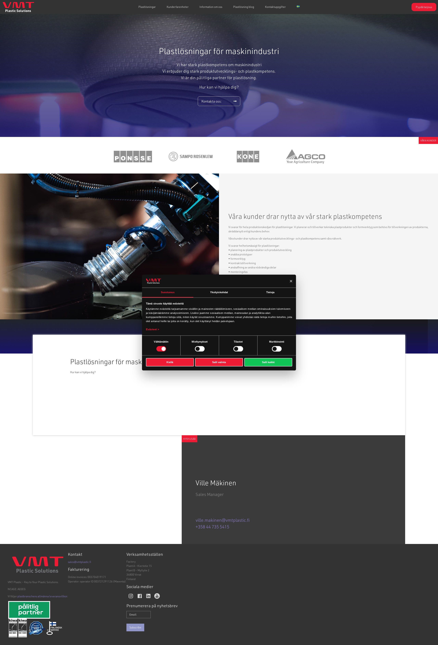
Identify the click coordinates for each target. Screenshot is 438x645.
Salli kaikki (268, 362)
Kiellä (169, 362)
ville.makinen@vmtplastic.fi (223, 520)
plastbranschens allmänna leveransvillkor (42, 596)
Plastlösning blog (243, 7)
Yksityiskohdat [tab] (219, 292)
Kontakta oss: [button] (211, 101)
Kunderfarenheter (178, 7)
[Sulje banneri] (291, 281)
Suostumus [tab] (168, 292)
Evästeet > (152, 329)
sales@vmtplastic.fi (79, 562)
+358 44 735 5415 (212, 527)
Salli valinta (219, 362)
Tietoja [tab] (270, 292)
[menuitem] (147, 7)
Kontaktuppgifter (275, 7)
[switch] (200, 348)
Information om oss (210, 7)
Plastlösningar (147, 7)
